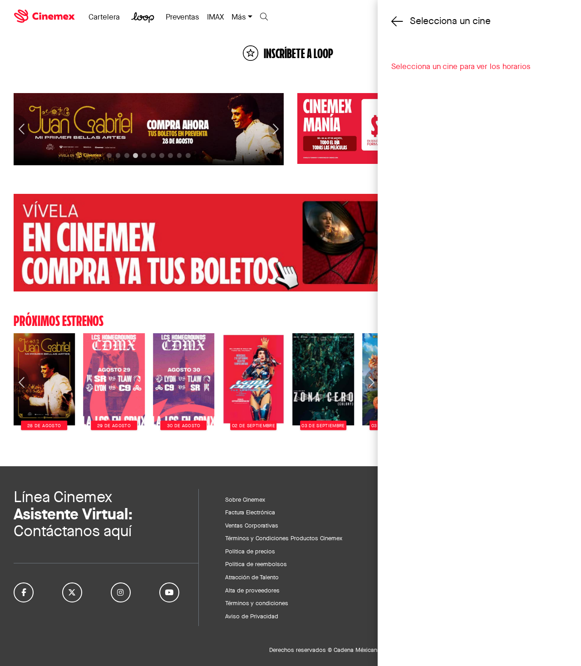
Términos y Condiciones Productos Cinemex (283, 538)
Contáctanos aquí (73, 531)
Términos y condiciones (256, 603)
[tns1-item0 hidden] (109, 155)
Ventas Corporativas (251, 525)
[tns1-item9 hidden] (188, 155)
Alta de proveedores (252, 590)
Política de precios (250, 551)
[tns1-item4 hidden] (144, 155)
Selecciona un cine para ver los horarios (461, 66)
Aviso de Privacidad (251, 616)
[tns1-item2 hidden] (126, 155)
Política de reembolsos (256, 564)
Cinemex (45, 16)
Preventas (182, 17)
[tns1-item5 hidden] (153, 155)
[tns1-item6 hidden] (161, 155)
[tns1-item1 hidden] (118, 155)
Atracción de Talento (252, 577)
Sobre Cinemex (245, 499)
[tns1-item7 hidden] (170, 155)
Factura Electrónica (250, 512)
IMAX (215, 17)
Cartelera (104, 17)
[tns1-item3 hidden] (135, 155)
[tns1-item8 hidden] (179, 155)
